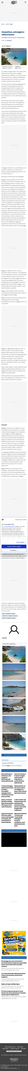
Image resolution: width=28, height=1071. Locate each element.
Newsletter (23, 1048)
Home (2, 24)
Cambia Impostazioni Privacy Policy (14, 1051)
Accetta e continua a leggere (14, 546)
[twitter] (4, 45)
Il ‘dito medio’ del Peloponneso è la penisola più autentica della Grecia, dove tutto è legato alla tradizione (20, 805)
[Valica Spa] (14, 1060)
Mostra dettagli (20, 542)
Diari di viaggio (9, 24)
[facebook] (2, 45)
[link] (9, 45)
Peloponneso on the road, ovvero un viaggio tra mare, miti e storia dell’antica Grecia (20, 789)
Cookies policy (5, 1048)
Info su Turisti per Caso (10, 1046)
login (8, 765)
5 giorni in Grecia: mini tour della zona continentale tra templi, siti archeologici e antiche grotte (7, 818)
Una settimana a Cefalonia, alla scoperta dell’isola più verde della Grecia (7, 777)
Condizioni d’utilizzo (14, 1048)
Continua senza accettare (20, 519)
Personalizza (13, 550)
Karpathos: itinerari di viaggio (10, 615)
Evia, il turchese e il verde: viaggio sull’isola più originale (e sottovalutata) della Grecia (20, 778)
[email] (7, 45)
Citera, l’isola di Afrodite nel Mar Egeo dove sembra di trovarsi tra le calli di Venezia (7, 803)
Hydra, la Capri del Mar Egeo (10, 984)
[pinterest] (6, 45)
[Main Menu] (2, 2)
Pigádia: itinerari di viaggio (9, 618)
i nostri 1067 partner (9, 526)
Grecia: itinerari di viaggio (8, 613)
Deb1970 (9, 40)
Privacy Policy (20, 1046)
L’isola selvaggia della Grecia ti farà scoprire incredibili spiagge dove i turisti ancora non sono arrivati (7, 791)
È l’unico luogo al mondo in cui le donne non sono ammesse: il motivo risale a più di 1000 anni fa (13, 992)
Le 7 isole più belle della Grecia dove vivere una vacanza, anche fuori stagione (13, 975)
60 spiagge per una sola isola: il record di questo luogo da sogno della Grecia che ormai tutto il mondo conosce (14, 963)
